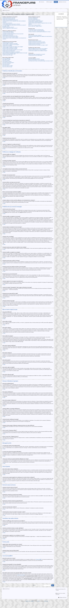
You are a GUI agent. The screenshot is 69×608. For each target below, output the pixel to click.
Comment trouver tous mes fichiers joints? (35, 55)
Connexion (42, 1)
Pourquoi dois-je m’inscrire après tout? (8, 18)
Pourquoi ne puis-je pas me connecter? (8, 17)
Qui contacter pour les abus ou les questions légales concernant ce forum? (40, 60)
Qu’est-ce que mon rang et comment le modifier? (10, 36)
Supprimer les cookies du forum (60, 594)
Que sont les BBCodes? (6, 58)
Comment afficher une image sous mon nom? (9, 35)
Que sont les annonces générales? (8, 62)
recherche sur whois (21, 575)
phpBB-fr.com (28, 601)
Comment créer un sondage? (7, 45)
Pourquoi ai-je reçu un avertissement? (8, 50)
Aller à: (34, 585)
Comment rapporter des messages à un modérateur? (11, 51)
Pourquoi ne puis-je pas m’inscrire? (8, 27)
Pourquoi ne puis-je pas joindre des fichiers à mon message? (12, 49)
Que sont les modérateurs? (32, 18)
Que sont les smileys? (6, 60)
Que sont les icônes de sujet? (7, 66)
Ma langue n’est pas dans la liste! (7, 34)
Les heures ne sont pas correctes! (8, 32)
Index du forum (63, 1)
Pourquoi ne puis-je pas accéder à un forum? (9, 48)
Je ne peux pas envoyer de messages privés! (35, 29)
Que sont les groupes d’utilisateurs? (34, 19)
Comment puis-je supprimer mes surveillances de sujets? (37, 50)
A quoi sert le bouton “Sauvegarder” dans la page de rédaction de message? (14, 52)
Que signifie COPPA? (5, 26)
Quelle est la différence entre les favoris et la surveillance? (37, 48)
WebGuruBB (46, 601)
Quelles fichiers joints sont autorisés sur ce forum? (36, 54)
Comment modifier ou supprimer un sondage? (9, 47)
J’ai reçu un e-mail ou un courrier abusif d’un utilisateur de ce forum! (39, 31)
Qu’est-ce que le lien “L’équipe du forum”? (35, 26)
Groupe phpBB (38, 559)
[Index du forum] (18, 7)
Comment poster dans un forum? (7, 42)
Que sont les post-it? (5, 64)
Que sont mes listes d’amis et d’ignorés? (35, 35)
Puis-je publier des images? (6, 61)
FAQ (56, 1)
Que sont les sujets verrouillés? (7, 65)
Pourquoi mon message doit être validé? (9, 53)
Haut (4, 77)
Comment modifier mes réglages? (7, 31)
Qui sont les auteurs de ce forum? (34, 58)
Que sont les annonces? (6, 63)
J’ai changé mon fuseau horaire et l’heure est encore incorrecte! (12, 33)
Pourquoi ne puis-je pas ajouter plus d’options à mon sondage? (12, 46)
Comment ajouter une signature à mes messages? (10, 44)
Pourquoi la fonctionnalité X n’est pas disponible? (36, 59)
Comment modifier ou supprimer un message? (10, 43)
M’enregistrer (49, 1)
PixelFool (38, 601)
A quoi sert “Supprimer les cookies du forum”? (9, 28)
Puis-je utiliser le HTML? (6, 59)
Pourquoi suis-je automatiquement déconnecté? (10, 19)
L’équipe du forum (62, 597)
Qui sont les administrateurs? (33, 17)
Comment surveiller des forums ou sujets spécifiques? (37, 49)
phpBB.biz (32, 601)
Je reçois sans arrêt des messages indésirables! (36, 30)
